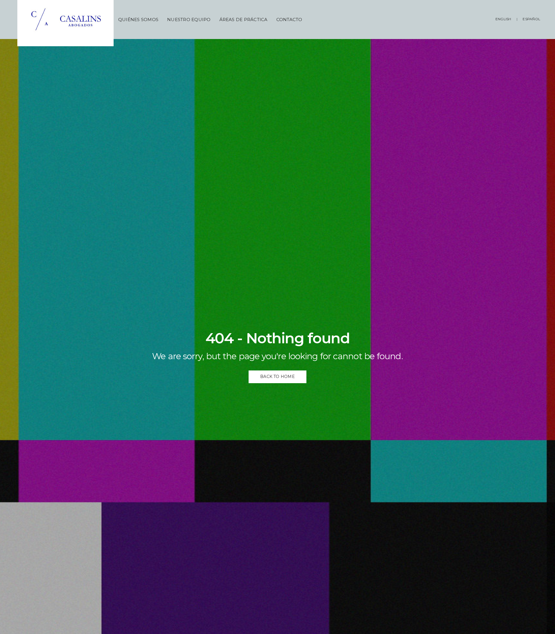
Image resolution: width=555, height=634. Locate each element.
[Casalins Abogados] (68, 23)
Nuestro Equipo (188, 19)
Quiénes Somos (138, 19)
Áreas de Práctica (243, 19)
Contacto (289, 19)
